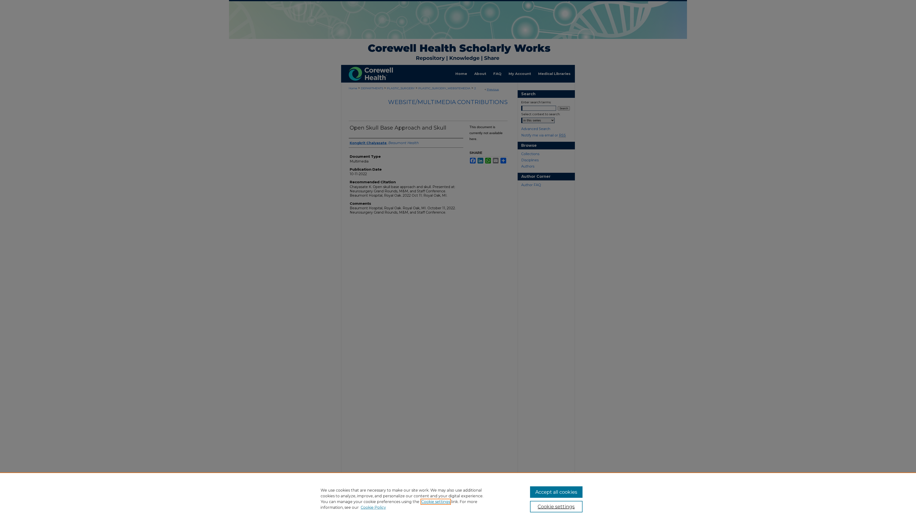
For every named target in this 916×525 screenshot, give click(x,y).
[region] (458, 498)
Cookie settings (435, 501)
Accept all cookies (556, 492)
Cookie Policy (373, 507)
